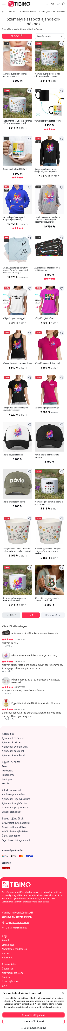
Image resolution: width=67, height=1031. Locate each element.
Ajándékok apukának (13, 750)
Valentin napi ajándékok (15, 807)
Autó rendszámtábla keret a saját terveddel (47, 269)
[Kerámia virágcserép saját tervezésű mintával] (17, 580)
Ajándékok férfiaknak (13, 738)
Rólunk (5, 940)
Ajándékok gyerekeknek (14, 746)
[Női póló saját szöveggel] (17, 300)
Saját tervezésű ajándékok (16, 840)
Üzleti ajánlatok (10, 981)
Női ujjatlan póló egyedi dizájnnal (17, 363)
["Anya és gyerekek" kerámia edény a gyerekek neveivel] (49, 55)
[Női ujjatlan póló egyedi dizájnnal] (17, 345)
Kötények (7, 779)
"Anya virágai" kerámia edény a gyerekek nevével (48, 503)
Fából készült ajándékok (15, 831)
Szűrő (18, 36)
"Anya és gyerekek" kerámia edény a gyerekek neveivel (47, 75)
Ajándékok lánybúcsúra (14, 803)
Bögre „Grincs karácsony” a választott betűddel (46, 599)
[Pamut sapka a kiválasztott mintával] (49, 436)
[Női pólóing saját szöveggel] (49, 389)
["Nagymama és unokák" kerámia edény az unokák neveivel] (17, 102)
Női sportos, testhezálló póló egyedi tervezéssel (15, 409)
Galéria (6, 977)
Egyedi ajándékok (11, 811)
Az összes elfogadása (33, 1015)
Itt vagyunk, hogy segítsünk (17, 916)
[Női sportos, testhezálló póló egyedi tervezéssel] (17, 389)
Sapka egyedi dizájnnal (13, 455)
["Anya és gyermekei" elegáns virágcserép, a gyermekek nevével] (49, 530)
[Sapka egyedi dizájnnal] (17, 436)
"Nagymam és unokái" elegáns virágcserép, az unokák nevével (17, 550)
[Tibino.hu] (20, 3)
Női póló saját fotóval (44, 318)
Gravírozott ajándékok (14, 827)
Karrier (6, 953)
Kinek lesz (11, 11)
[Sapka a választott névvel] (17, 483)
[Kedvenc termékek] (58, 3)
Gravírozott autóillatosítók (16, 822)
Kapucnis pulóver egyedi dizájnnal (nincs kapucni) (45, 170)
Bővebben (56, 1007)
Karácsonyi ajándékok (14, 794)
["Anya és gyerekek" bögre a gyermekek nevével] (17, 55)
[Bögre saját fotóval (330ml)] (17, 151)
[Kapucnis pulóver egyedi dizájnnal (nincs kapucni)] (49, 151)
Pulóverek (7, 770)
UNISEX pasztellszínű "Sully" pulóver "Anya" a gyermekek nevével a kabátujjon (15, 270)
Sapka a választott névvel (14, 502)
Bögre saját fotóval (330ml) (15, 169)
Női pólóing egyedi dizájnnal (47, 363)
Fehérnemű (8, 774)
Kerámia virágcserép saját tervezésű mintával (14, 599)
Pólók (5, 766)
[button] (63, 3)
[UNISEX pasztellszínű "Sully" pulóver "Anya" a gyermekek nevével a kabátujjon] (17, 249)
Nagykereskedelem (12, 972)
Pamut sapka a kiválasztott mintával (46, 456)
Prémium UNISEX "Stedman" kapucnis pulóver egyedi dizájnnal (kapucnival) (47, 219)
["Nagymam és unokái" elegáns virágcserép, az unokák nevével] (17, 530)
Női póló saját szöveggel (14, 318)
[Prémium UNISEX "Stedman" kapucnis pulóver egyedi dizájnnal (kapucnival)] (49, 199)
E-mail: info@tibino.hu (16, 927)
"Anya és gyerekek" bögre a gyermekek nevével (15, 75)
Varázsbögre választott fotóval (48, 121)
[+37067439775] (52, 4)
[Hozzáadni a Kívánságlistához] (29, 43)
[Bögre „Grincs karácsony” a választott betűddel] (49, 580)
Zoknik (5, 783)
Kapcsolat (7, 957)
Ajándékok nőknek (28, 11)
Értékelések (8, 944)
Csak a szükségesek (33, 1021)
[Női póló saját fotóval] (49, 300)
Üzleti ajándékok (11, 835)
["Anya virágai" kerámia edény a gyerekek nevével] (49, 483)
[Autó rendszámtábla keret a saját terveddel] (49, 249)
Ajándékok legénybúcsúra (16, 798)
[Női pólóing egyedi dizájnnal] (49, 345)
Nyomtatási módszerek (14, 948)
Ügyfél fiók (7, 968)
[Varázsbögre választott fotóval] (49, 102)
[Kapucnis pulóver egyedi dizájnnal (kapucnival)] (17, 199)
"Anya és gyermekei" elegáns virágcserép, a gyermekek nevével (47, 551)
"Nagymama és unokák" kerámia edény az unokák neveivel (17, 122)
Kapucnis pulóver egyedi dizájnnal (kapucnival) (14, 218)
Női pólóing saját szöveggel (46, 408)
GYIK (4, 985)
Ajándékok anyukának (14, 755)
